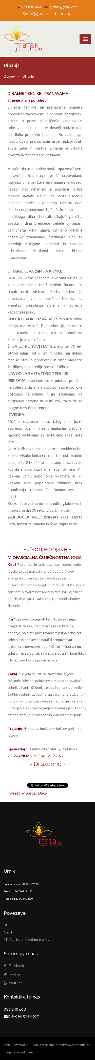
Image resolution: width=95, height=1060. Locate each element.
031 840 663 (31, 7)
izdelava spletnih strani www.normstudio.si (62, 1045)
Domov (9, 76)
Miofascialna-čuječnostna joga (27, 939)
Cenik (8, 932)
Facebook (16, 965)
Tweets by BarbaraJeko (27, 793)
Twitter (15, 974)
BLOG (8, 925)
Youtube (16, 983)
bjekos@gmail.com (63, 7)
